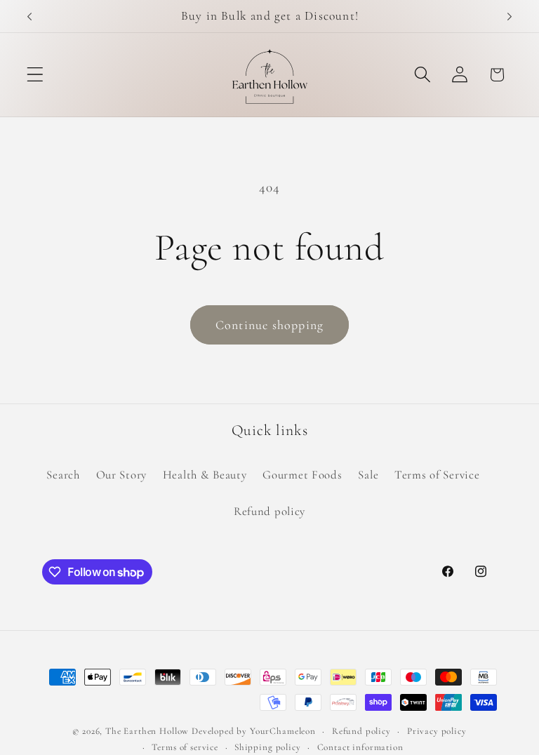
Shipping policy (267, 747)
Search (62, 474)
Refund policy (269, 511)
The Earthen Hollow (147, 731)
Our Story (121, 474)
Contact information (360, 747)
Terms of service (185, 747)
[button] (35, 74)
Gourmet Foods (302, 474)
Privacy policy (437, 731)
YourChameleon (283, 731)
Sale (368, 474)
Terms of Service (437, 474)
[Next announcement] (509, 16)
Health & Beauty (205, 474)
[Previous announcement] (29, 16)
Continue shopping (269, 325)
